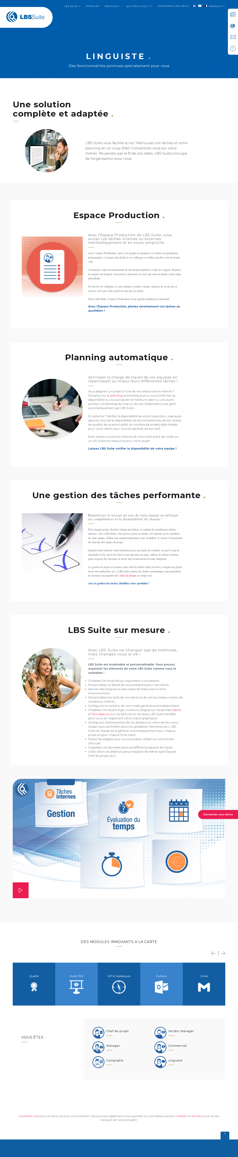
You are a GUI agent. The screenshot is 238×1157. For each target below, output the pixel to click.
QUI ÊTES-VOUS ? (138, 6)
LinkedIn (181, 1116)
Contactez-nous (29, 1116)
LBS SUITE (71, 6)
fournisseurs (100, 714)
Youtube (197, 1116)
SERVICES (111, 6)
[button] (213, 953)
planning (116, 395)
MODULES (92, 6)
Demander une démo (218, 814)
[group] (34, 984)
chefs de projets (127, 575)
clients (176, 710)
